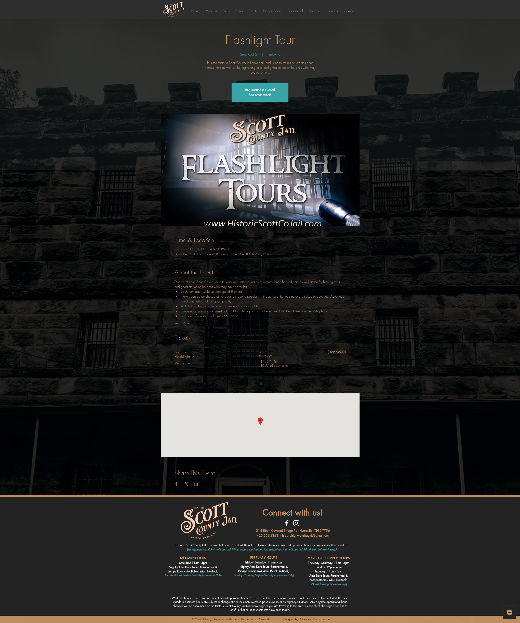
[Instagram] (296, 523)
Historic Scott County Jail (230, 606)
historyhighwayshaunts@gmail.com (306, 535)
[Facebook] (287, 523)
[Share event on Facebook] (176, 484)
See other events (260, 95)
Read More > (183, 323)
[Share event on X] (186, 484)
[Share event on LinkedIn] (196, 484)
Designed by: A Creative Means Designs (307, 619)
